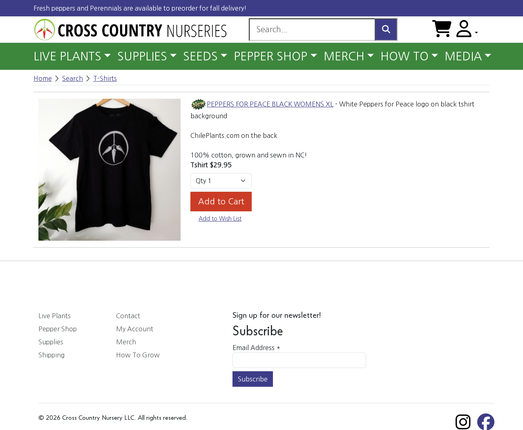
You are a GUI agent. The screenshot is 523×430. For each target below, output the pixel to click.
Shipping (51, 355)
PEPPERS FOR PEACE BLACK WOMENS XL (270, 104)
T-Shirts (105, 78)
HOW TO (404, 56)
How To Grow (138, 355)
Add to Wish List (220, 219)
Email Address (256, 347)
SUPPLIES (142, 56)
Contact (128, 316)
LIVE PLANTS (67, 56)
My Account (134, 329)
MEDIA (463, 56)
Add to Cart (221, 201)
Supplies (50, 342)
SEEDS (200, 56)
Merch (126, 342)
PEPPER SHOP (270, 56)
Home (43, 78)
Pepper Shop (57, 329)
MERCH (344, 56)
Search (72, 78)
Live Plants (54, 316)
